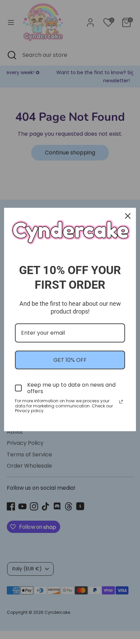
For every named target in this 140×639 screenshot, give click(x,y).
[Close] (128, 216)
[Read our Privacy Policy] (121, 402)
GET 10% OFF (70, 360)
